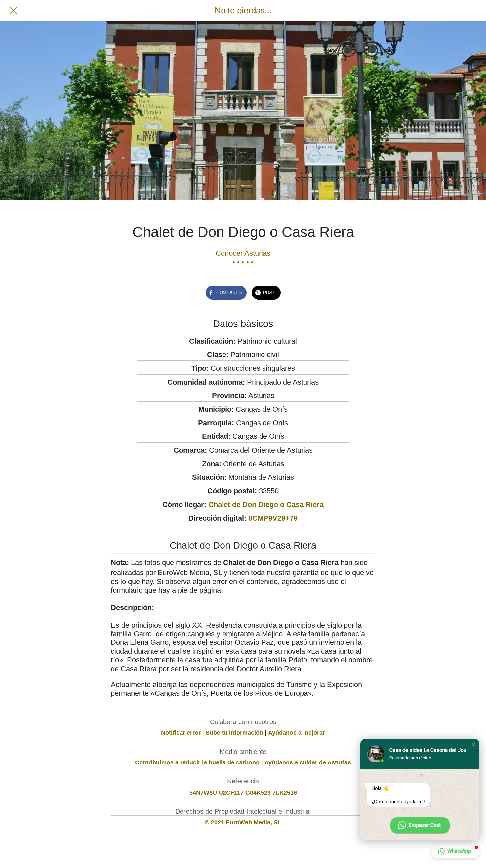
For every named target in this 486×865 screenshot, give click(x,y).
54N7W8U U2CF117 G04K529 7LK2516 (243, 792)
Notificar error (181, 732)
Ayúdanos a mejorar (296, 732)
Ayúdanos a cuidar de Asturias (307, 762)
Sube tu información (234, 732)
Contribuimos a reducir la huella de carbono (197, 762)
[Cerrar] (13, 11)
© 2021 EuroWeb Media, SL (243, 822)
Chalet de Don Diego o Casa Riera (266, 504)
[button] (473, 744)
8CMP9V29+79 (273, 518)
